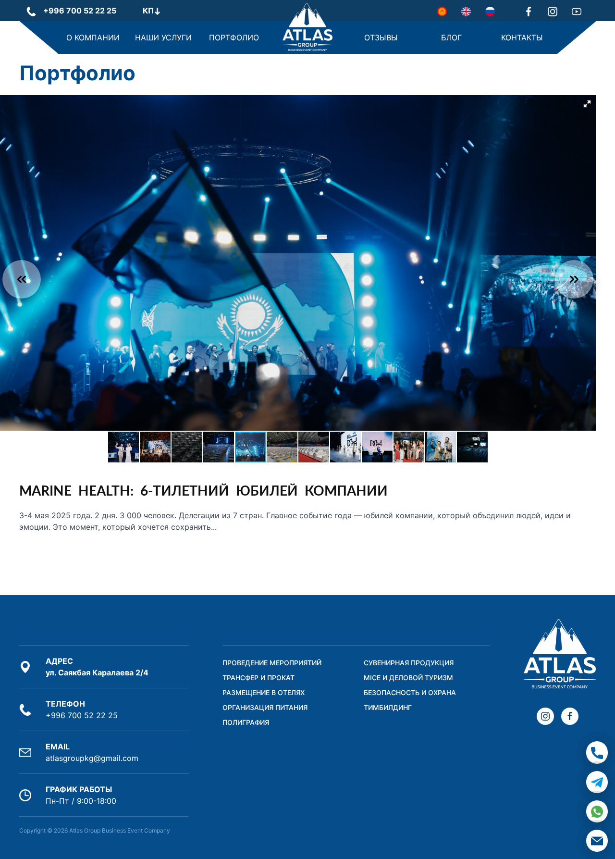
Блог (451, 37)
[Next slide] (574, 279)
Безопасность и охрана (410, 692)
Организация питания (265, 707)
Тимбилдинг (388, 707)
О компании (93, 37)
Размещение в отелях (263, 692)
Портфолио (234, 37)
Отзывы (381, 37)
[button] (587, 104)
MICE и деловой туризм (408, 677)
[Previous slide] (21, 279)
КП (148, 10)
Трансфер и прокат (258, 677)
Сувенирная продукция (409, 663)
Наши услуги (163, 37)
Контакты (522, 37)
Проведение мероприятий (271, 663)
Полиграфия (245, 722)
